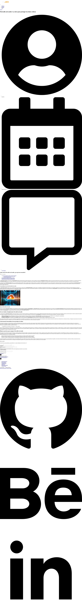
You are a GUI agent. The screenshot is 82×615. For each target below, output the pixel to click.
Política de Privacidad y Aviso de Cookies (5, 368)
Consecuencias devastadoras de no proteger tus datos (8, 278)
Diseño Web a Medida (5, 365)
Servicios (3, 6)
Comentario (2, 345)
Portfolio (3, 7)
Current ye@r (2, 351)
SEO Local (3, 364)
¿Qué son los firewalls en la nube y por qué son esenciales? (9, 275)
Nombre (1, 346)
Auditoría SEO (4, 363)
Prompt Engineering (4, 361)
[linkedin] (41, 614)
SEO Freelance (4, 362)
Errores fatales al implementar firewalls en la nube (8, 277)
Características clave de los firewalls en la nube (9, 276)
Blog (2, 8)
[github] (41, 450)
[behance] (41, 532)
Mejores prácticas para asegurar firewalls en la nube (8, 279)
